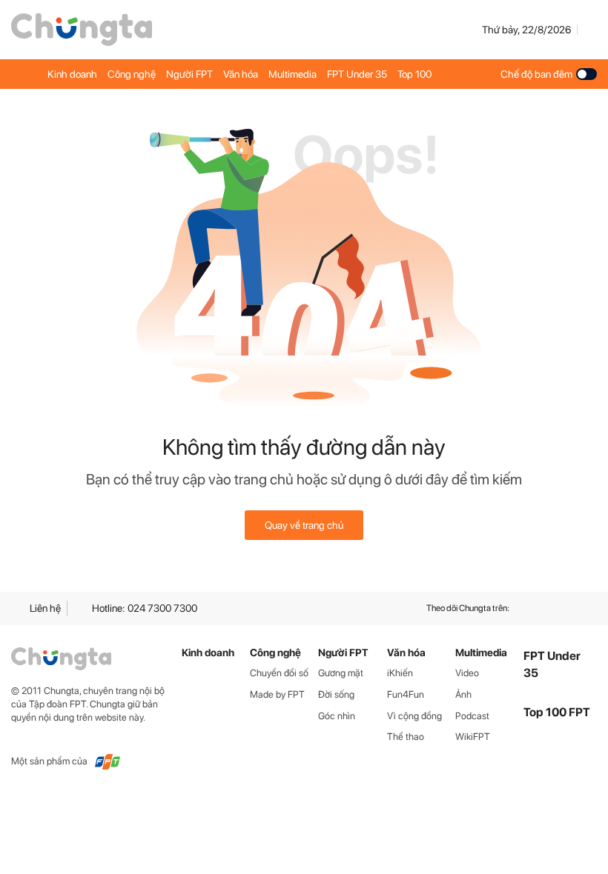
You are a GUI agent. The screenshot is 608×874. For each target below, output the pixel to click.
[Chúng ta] (81, 29)
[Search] (590, 29)
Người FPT (189, 74)
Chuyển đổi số (279, 672)
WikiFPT (472, 736)
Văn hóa (240, 74)
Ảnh (463, 694)
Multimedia (292, 74)
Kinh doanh (72, 74)
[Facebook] (536, 608)
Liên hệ (45, 608)
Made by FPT (277, 694)
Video (467, 672)
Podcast (472, 715)
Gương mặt (340, 672)
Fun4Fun (405, 694)
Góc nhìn (336, 715)
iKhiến (400, 672)
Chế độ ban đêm (536, 74)
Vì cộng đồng (414, 715)
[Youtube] (562, 608)
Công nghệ (132, 74)
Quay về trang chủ (304, 525)
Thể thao (405, 736)
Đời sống (336, 694)
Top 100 (414, 74)
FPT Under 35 (357, 74)
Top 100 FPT (556, 712)
